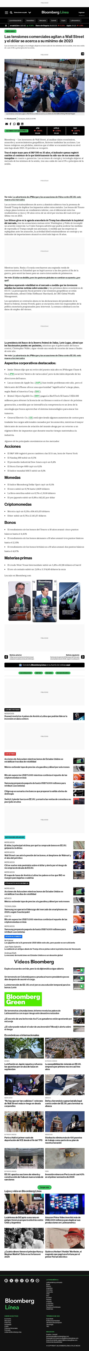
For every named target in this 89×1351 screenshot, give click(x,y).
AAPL (38, 382)
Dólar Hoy (7, 1322)
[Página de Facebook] (6, 1280)
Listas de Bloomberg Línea (12, 1332)
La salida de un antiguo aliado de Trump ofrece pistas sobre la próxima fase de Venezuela (42, 949)
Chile (47, 1294)
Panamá (48, 1299)
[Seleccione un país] (30, 12)
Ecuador (49, 1297)
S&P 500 (38, 673)
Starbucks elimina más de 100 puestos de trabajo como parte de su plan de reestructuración (63, 1140)
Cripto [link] (63, 20)
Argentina (49, 1288)
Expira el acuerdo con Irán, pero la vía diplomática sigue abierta (34, 968)
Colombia (49, 1290)
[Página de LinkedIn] (27, 1280)
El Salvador (50, 1305)
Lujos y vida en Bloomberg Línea (22, 1191)
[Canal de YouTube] (16, 1280)
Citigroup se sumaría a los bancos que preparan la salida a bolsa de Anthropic (22, 658)
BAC (37, 391)
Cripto (6, 1326)
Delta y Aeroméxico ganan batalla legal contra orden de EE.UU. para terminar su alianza (64, 1103)
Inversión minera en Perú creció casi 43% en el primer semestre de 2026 (64, 1175)
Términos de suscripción (54, 1322)
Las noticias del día (25, 673)
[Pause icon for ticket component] (6, 25)
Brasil (48, 1284)
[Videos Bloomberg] (44, 962)
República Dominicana (53, 1307)
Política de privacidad (53, 1321)
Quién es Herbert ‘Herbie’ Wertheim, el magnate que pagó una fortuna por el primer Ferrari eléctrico (63, 1254)
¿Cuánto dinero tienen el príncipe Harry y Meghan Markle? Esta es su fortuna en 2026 (23, 1254)
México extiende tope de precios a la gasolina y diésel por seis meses (37, 767)
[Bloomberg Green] (44, 999)
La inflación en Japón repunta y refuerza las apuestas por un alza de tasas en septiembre (23, 1067)
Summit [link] (53, 20)
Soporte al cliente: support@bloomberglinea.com (61, 1340)
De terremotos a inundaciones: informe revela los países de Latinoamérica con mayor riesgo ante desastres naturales (32, 1012)
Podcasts (7, 1330)
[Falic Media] (82, 15)
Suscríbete (49, 1319)
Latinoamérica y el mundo (54, 1282)
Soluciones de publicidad (54, 1342)
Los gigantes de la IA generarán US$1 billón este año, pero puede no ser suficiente (39, 943)
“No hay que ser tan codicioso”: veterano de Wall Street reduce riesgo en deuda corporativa (23, 1103)
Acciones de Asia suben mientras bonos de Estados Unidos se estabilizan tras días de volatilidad (33, 760)
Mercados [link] (42, 20)
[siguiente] (83, 657)
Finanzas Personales (11, 1328)
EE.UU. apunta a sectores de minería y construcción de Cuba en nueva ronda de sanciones (23, 1177)
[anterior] (6, 657)
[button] (82, 53)
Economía (7, 1319)
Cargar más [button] (44, 1187)
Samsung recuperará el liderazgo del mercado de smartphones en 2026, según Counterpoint (64, 658)
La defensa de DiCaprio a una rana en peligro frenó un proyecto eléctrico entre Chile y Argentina (23, 1220)
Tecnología (49, 1324)
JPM (11, 374)
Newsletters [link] (30, 20)
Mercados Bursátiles (63, 673)
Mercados (10, 31)
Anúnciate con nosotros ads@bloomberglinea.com (62, 1338)
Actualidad (7, 1324)
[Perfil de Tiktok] (32, 1280)
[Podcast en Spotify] (37, 1280)
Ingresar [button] (82, 12)
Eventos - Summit (51, 1334)
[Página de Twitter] (11, 1280)
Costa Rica (49, 1303)
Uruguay (49, 1301)
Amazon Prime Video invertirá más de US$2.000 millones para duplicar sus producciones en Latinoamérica (63, 1220)
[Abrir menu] (6, 12)
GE (30, 417)
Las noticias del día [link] (15, 20)
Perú (47, 1296)
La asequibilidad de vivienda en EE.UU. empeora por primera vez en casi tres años (63, 1067)
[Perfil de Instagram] (22, 1280)
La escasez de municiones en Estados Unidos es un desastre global (33, 955)
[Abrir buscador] (11, 12)
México (48, 1286)
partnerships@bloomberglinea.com (57, 1336)
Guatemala (49, 1309)
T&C (47, 1326)
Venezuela (49, 1292)
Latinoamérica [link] (75, 20)
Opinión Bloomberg (13, 936)
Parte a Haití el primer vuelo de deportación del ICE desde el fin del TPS (23, 1139)
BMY (37, 396)
